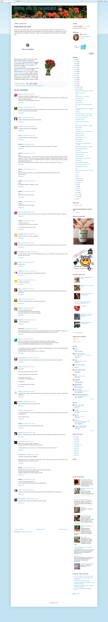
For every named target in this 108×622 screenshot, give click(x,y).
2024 (75, 63)
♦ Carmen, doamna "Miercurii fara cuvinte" (83, 576)
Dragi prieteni (77, 556)
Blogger (56, 602)
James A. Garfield (22, 76)
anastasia (20, 319)
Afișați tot (92, 430)
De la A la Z (76, 212)
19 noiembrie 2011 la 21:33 (28, 391)
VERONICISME (78, 384)
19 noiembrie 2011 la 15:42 (29, 135)
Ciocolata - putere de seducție (82, 121)
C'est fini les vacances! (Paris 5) (82, 164)
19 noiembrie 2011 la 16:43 (31, 251)
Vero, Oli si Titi (78, 389)
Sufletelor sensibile (79, 154)
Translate (84, 28)
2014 (75, 79)
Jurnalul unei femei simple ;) (80, 427)
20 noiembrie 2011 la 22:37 (27, 441)
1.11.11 (77, 174)
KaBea (20, 391)
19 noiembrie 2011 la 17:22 (27, 288)
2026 (75, 59)
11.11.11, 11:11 (78, 141)
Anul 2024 (76, 438)
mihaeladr (20, 234)
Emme (19, 366)
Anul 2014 (76, 448)
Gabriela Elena (21, 454)
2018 (75, 71)
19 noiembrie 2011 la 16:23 (28, 220)
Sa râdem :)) (78, 129)
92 (75, 106)
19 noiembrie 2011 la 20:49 (30, 328)
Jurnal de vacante (78, 205)
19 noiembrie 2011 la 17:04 (29, 280)
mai (76, 188)
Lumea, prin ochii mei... (80, 364)
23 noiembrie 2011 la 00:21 (32, 498)
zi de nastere (40, 85)
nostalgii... (77, 111)
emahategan (21, 251)
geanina (20, 135)
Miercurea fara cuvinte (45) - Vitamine (83, 146)
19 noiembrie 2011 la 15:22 (27, 117)
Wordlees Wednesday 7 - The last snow (86, 323)
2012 (75, 83)
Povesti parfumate (78, 332)
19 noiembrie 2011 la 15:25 (30, 126)
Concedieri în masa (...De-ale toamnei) (84, 131)
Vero (76, 348)
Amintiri (77, 176)
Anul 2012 (76, 451)
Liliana (76, 360)
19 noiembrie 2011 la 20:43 (29, 319)
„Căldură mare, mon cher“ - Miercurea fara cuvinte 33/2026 (87, 315)
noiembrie (24, 85)
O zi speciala (84, 306)
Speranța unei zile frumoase (87, 563)
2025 (75, 61)
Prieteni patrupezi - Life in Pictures (83, 158)
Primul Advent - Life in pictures (82, 96)
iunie (77, 186)
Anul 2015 (76, 446)
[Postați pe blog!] (31, 83)
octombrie (78, 178)
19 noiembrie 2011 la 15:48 (28, 153)
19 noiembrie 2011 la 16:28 (30, 234)
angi (19, 339)
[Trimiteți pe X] (33, 83)
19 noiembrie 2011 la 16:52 (27, 262)
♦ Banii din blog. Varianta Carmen (81, 580)
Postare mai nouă (19, 529)
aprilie (77, 190)
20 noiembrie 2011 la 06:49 (28, 423)
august (77, 182)
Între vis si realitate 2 (37, 8)
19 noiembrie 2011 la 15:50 (28, 191)
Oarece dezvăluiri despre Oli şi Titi (82, 390)
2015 (75, 77)
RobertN (20, 432)
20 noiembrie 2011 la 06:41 (27, 410)
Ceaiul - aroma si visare (80, 137)
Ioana (76, 374)
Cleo (19, 441)
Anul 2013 (76, 450)
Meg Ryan (18, 62)
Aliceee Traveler (22, 357)
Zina (19, 410)
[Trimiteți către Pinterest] (36, 83)
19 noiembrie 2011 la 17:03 (30, 271)
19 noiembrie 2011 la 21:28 (33, 357)
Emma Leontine (79, 102)
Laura (76, 420)
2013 (75, 81)
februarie (78, 194)
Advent (76, 94)
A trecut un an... (78, 160)
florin (19, 288)
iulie (77, 184)
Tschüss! (77, 172)
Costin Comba (21, 498)
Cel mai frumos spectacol (81, 117)
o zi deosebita (29, 85)
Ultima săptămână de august (80, 361)
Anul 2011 (76, 453)
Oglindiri (83, 507)
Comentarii (77, 341)
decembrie (78, 87)
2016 (75, 75)
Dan (19, 243)
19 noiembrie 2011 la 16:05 (28, 212)
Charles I (32, 77)
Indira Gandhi (26, 71)
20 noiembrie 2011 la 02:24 (29, 401)
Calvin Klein (27, 65)
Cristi (19, 262)
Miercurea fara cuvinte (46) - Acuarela (83, 125)
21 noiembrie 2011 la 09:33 (27, 489)
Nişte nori (76, 386)
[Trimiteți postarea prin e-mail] (27, 83)
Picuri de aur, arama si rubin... (82, 152)
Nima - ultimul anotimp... (80, 369)
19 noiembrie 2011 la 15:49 (28, 169)
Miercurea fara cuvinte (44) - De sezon (84, 170)
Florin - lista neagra (79, 405)
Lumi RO (20, 401)
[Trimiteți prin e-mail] (30, 83)
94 (75, 123)
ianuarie (78, 196)
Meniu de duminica (79, 156)
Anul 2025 (76, 436)
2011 (75, 85)
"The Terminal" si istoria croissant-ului (82, 499)
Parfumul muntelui (79, 98)
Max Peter (20, 126)
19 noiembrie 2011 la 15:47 (28, 144)
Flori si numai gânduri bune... (82, 148)
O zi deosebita (78, 100)
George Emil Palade (19, 73)
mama (20, 85)
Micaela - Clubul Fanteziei (81, 426)
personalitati (34, 85)
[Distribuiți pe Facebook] (35, 83)
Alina (19, 489)
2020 (75, 67)
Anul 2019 (76, 441)
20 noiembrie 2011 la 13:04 (29, 432)
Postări (76, 339)
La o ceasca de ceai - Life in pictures (83, 113)
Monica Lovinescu (21, 70)
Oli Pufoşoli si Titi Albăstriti (81, 394)
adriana (20, 299)
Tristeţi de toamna (79, 133)
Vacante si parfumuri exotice (81, 162)
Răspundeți (21, 102)
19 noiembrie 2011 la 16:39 (27, 243)
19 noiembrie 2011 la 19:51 (28, 299)
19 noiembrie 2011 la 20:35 (28, 308)
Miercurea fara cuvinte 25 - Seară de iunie (87, 294)
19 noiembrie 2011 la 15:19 (28, 107)
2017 (75, 73)
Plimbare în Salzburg (80, 92)
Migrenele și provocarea (79, 416)
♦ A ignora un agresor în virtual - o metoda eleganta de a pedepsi (83, 586)
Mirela (19, 308)
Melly (19, 117)
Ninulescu (20, 271)
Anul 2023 (76, 439)
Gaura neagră (77, 406)
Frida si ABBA (78, 127)
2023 (75, 65)
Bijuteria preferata (79, 139)
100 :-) (76, 168)
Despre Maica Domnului (79, 376)
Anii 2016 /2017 (77, 445)
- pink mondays (78, 371)
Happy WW (77, 379)
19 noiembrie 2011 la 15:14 (28, 94)
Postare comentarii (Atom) (27, 531)
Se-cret (20, 107)
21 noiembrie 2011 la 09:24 (29, 479)
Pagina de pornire (41, 529)
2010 (75, 199)
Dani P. (19, 94)
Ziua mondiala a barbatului (81, 166)
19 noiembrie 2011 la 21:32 (28, 366)
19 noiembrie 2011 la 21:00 (27, 339)
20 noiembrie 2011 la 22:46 (32, 454)
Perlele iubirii (78, 150)
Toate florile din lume (80, 119)
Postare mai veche (63, 529)
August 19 (77, 381)
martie (77, 192)
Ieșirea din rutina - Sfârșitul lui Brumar (83, 104)
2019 (75, 69)
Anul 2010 (76, 455)
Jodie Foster (31, 63)
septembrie (78, 180)
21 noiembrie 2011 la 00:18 (28, 467)
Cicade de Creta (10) (86, 515)
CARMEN (84, 34)
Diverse (20, 280)
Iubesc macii (84, 537)
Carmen (76, 410)
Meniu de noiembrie (79, 135)
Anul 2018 (76, 443)
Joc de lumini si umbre (86, 479)
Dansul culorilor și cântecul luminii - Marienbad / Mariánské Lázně (83, 302)
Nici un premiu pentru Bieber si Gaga (83, 115)
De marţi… (77, 350)
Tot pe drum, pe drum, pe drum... (81, 411)
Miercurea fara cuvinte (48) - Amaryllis (84, 90)
